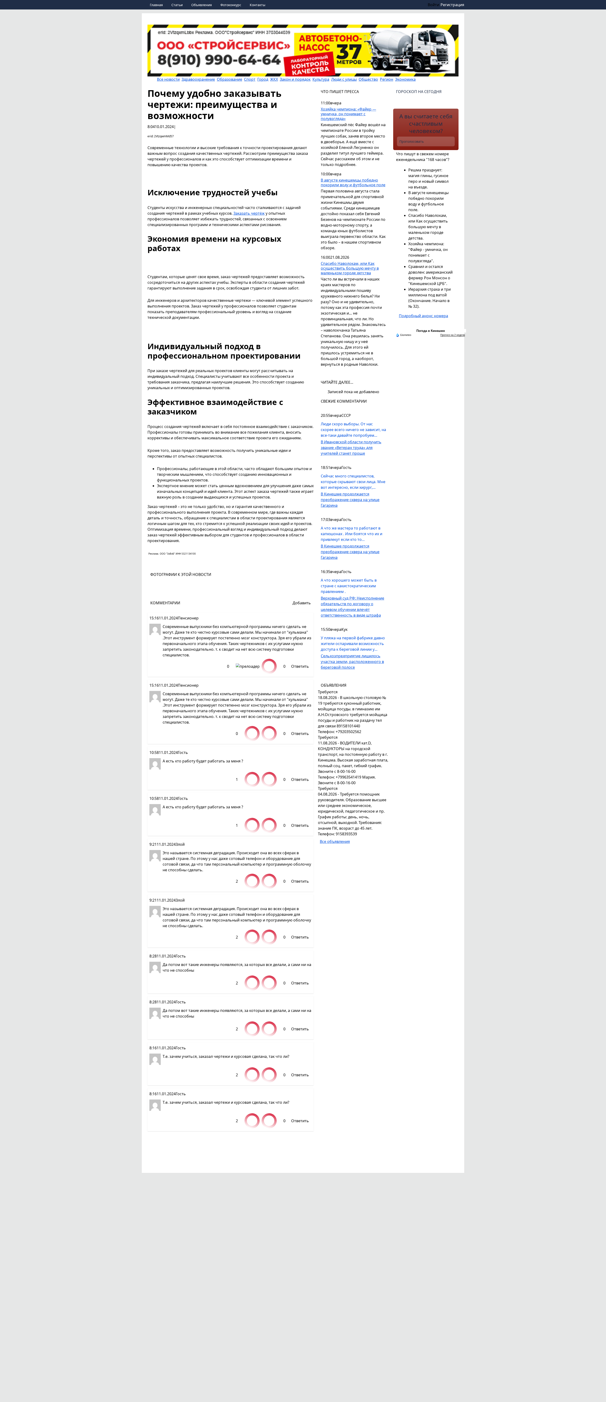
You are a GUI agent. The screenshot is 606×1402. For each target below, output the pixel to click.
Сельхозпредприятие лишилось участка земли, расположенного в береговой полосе (352, 661)
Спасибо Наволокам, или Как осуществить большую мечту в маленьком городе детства (350, 268)
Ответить (300, 666)
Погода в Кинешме (430, 331)
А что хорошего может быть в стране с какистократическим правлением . (349, 586)
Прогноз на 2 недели (452, 335)
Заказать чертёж (249, 213)
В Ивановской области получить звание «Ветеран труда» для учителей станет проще (351, 447)
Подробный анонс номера (423, 315)
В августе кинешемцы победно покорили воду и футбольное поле (353, 182)
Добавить (302, 602)
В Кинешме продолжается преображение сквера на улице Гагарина (350, 499)
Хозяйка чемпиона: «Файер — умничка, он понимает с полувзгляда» (348, 114)
